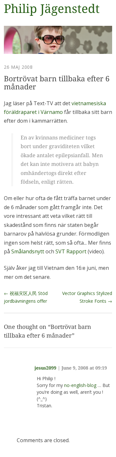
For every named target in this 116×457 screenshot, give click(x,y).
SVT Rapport (70, 251)
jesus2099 (45, 368)
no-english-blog (80, 385)
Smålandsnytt (27, 251)
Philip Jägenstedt (52, 9)
